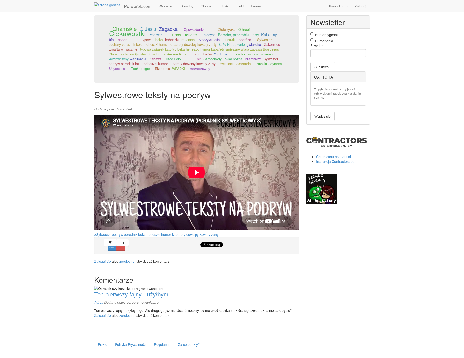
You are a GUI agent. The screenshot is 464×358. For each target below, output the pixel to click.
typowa (147, 39)
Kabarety (269, 34)
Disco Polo (173, 58)
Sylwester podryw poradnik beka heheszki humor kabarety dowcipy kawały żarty (193, 61)
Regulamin (162, 344)
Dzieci (176, 34)
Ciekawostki (127, 33)
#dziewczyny (119, 58)
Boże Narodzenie (231, 44)
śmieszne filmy (175, 54)
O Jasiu (148, 28)
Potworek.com (138, 6)
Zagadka (168, 28)
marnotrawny (200, 68)
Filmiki (224, 6)
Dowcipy (187, 6)
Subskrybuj (322, 66)
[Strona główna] (109, 4)
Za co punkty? (189, 344)
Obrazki (206, 6)
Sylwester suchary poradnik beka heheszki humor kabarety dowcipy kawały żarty (190, 42)
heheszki (172, 39)
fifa (111, 39)
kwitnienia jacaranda (235, 63)
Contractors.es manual (333, 156)
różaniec (188, 39)
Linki (240, 6)
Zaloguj (360, 6)
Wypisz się (322, 116)
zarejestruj (127, 261)
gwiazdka (254, 44)
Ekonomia (162, 68)
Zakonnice (272, 44)
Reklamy (190, 34)
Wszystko (166, 6)
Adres (98, 302)
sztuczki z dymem (268, 63)
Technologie (140, 68)
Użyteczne (117, 68)
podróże (245, 39)
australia (230, 39)
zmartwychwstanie (123, 49)
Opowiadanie (194, 29)
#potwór (156, 34)
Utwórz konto (337, 6)
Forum (256, 6)
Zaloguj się (102, 261)
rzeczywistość (209, 39)
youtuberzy (203, 54)
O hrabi (244, 29)
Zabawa (155, 58)
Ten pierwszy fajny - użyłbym (131, 294)
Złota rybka (226, 29)
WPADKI (178, 68)
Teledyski (209, 34)
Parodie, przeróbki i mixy (238, 34)
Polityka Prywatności (130, 344)
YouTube (220, 54)
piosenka (267, 54)
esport (123, 39)
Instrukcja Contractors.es (335, 161)
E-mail (316, 45)
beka (159, 39)
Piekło (102, 344)
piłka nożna (233, 58)
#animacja (138, 58)
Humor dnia (324, 40)
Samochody (212, 58)
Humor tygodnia (327, 34)
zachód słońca (247, 54)
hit (199, 58)
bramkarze (253, 58)
